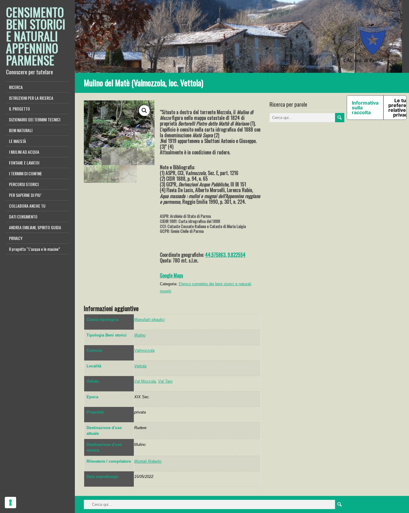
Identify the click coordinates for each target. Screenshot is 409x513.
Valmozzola (144, 350)
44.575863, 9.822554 (225, 254)
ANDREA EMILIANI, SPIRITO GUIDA (35, 227)
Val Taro (165, 381)
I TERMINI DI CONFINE (25, 173)
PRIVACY (15, 238)
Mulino (140, 335)
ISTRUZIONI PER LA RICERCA (31, 98)
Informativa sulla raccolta (365, 107)
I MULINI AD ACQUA (24, 152)
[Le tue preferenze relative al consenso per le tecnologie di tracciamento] (10, 502)
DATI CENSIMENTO (23, 216)
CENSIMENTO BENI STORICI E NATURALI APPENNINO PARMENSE (35, 36)
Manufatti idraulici (149, 319)
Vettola (140, 366)
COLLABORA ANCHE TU (27, 206)
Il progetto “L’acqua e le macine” (34, 249)
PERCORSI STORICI (24, 184)
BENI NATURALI (20, 130)
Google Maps (171, 275)
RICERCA (16, 87)
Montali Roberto (147, 461)
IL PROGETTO (19, 108)
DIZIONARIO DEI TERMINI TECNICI (34, 119)
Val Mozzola (145, 381)
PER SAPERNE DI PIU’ (25, 195)
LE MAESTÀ (17, 141)
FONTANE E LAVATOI (24, 162)
